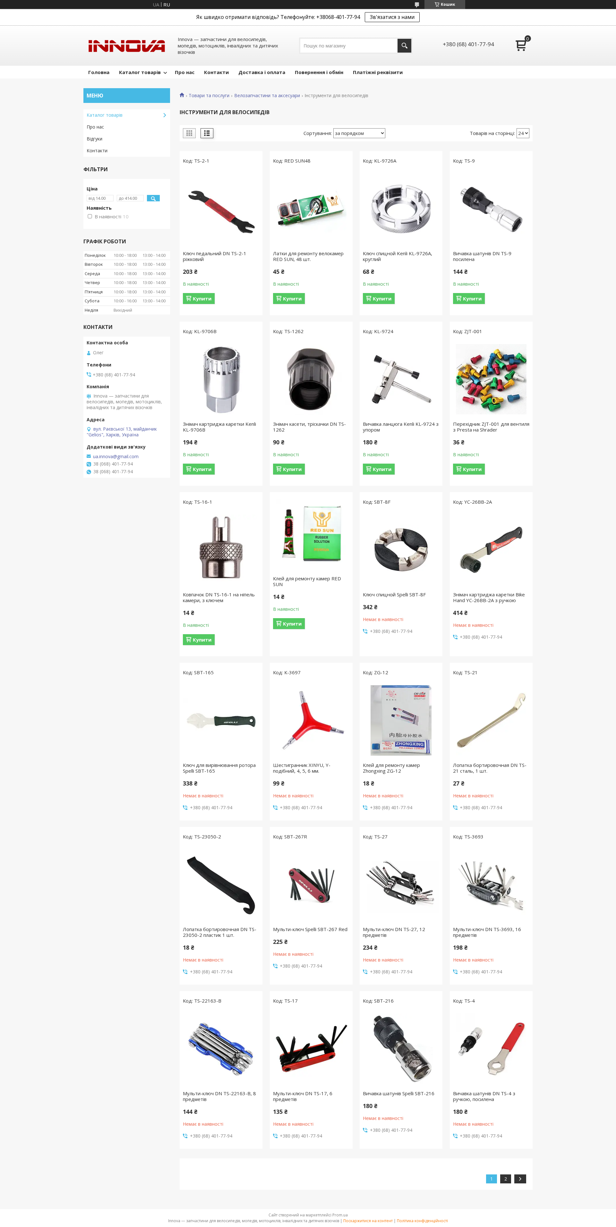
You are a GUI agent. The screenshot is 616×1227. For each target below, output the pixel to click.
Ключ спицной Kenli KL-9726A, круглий (397, 256)
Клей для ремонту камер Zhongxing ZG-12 (391, 768)
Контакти (216, 72)
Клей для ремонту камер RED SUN (307, 581)
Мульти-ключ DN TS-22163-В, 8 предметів (219, 1096)
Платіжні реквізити (378, 72)
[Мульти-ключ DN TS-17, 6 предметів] (311, 1048)
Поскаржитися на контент (368, 1220)
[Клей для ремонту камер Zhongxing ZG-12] (401, 720)
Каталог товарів (140, 72)
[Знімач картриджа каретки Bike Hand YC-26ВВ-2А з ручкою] (491, 550)
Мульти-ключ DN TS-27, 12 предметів (394, 932)
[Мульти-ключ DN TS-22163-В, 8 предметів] (221, 1048)
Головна (98, 72)
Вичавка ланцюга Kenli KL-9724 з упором (401, 427)
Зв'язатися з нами (392, 17)
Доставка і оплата (261, 72)
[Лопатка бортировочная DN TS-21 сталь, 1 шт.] (491, 720)
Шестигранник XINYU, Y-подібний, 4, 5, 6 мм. (301, 768)
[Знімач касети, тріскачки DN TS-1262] (311, 379)
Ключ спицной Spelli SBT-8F (394, 594)
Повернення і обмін (319, 72)
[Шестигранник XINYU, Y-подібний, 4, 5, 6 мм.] (311, 720)
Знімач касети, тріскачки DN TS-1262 (309, 427)
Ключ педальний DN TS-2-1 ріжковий (214, 256)
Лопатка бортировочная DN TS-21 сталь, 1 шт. (489, 768)
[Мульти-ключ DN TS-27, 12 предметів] (401, 884)
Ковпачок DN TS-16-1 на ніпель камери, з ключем (219, 597)
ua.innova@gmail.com (116, 456)
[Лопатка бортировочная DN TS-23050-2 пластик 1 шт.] (221, 884)
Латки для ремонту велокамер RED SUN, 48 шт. (308, 256)
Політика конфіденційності (422, 1220)
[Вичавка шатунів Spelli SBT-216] (401, 1048)
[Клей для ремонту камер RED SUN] (311, 534)
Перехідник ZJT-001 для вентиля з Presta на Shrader (491, 427)
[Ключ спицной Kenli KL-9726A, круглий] (401, 208)
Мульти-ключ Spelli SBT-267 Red (310, 929)
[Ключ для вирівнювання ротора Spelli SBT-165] (221, 720)
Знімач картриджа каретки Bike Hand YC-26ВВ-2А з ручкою (489, 597)
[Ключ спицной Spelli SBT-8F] (401, 550)
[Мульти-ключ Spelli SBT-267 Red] (311, 884)
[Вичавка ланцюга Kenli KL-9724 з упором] (401, 379)
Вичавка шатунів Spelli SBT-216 (398, 1093)
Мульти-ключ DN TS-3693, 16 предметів (487, 932)
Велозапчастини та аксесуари (267, 95)
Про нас (184, 72)
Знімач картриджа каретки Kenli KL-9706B (219, 427)
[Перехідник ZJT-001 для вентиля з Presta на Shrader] (491, 379)
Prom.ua (340, 1215)
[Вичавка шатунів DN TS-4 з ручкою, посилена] (491, 1048)
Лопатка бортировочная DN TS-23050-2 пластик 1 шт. (219, 932)
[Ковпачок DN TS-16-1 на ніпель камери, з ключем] (221, 550)
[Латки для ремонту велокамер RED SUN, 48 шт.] (311, 208)
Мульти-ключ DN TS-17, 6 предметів (302, 1096)
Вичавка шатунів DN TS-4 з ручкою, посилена (484, 1096)
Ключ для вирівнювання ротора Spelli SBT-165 (219, 768)
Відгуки (94, 139)
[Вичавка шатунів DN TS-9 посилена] (491, 208)
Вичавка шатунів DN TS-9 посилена (482, 256)
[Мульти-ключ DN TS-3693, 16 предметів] (491, 884)
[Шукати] (404, 46)
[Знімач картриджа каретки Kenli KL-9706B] (221, 379)
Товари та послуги (209, 95)
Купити (202, 298)
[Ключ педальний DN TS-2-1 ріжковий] (221, 208)
